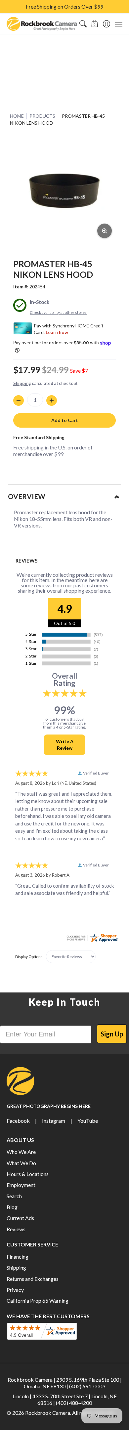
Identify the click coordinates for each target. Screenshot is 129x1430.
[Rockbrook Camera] (42, 24)
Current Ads (20, 1218)
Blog (12, 1207)
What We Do (21, 1163)
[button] (95, 24)
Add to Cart (64, 420)
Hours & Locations (28, 1174)
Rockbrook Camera (47, 1412)
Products (42, 116)
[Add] (51, 400)
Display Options (29, 956)
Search (14, 1196)
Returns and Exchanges (33, 1279)
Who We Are (21, 1152)
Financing (17, 1256)
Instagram (53, 1120)
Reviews (16, 1229)
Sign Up (112, 1034)
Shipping (22, 383)
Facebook (18, 1120)
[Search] (83, 24)
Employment (21, 1185)
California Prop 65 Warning (37, 1300)
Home (17, 116)
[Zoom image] (104, 231)
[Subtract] (18, 400)
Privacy (15, 1289)
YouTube (87, 1120)
